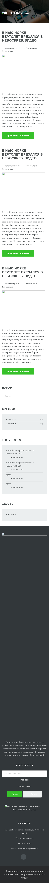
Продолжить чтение (18, 135)
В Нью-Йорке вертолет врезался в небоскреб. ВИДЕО (22, 36)
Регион (24, 780)
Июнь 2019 (11, 514)
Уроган (9, 474)
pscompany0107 (12, 48)
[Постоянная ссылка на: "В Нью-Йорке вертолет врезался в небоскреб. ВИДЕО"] (23, 71)
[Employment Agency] (22, 16)
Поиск (15, 794)
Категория (25, 786)
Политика (11, 419)
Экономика (7, 51)
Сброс (33, 793)
